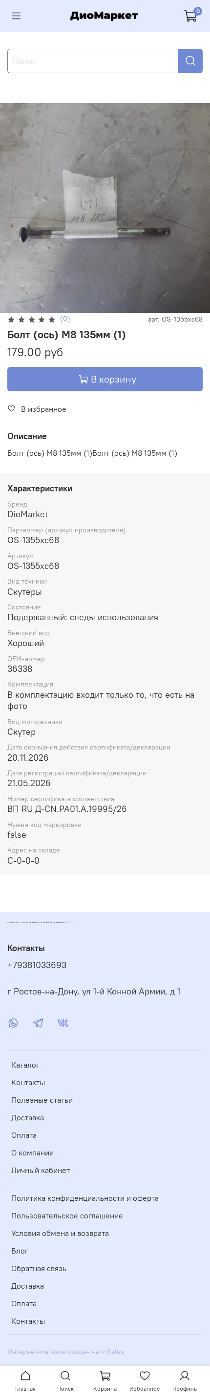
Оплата (24, 1135)
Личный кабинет (40, 1170)
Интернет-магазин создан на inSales (65, 1351)
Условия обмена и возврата (60, 1233)
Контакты (28, 1082)
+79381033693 (36, 965)
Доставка (27, 1117)
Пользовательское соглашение (67, 1215)
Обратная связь (38, 1268)
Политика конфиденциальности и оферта (85, 1198)
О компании (32, 1152)
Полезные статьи (42, 1100)
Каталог (25, 1065)
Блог (19, 1250)
